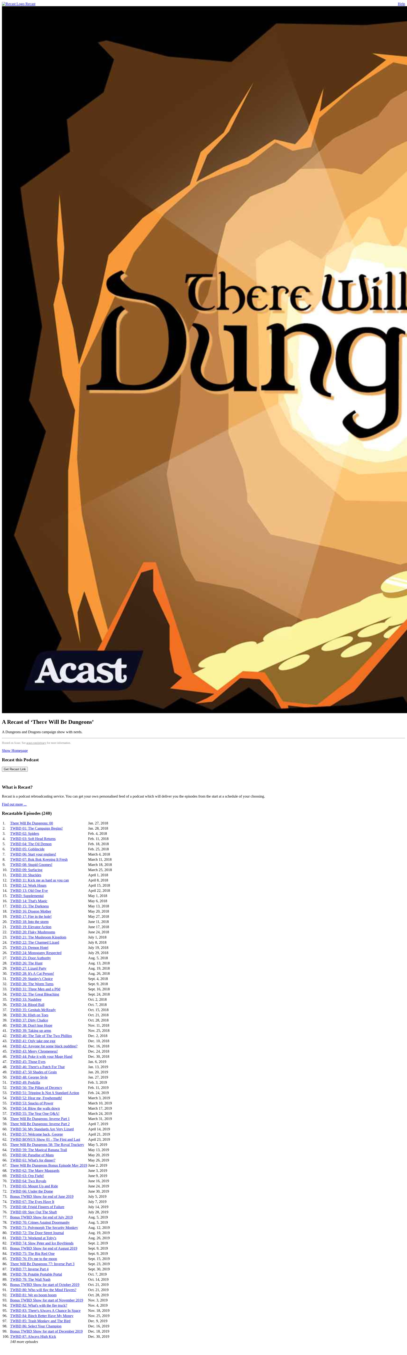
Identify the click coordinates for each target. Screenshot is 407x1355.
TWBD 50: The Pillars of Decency (36, 1088)
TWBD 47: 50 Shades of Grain (33, 1072)
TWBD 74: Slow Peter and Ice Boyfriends (41, 1243)
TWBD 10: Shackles (25, 875)
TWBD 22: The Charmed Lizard (34, 942)
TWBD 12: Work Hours (28, 885)
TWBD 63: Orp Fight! (27, 1176)
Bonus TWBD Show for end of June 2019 (41, 1196)
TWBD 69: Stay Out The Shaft (33, 1212)
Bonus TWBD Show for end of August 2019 (43, 1248)
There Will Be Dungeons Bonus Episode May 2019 (48, 1165)
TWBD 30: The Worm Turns (31, 984)
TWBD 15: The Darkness (29, 906)
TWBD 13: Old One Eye (29, 891)
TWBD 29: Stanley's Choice (31, 979)
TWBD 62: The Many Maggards (34, 1171)
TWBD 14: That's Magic (28, 901)
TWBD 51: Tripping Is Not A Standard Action (44, 1093)
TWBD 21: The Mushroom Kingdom (38, 937)
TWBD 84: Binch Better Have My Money (41, 1316)
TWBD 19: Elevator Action (30, 927)
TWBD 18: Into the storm (29, 922)
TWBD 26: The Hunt (26, 963)
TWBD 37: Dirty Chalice (29, 1020)
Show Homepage (15, 751)
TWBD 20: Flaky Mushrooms (32, 932)
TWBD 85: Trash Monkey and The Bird (40, 1321)
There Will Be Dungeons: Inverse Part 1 (40, 1119)
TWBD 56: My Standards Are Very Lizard (42, 1129)
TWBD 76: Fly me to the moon (33, 1259)
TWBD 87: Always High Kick (33, 1336)
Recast (29, 4)
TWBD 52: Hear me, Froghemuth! (36, 1098)
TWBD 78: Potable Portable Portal (36, 1274)
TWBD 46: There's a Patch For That (37, 1067)
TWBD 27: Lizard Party (28, 968)
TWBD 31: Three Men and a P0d (35, 989)
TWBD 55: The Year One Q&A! (34, 1114)
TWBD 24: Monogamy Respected (35, 953)
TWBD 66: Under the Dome (31, 1191)
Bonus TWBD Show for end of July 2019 (41, 1217)
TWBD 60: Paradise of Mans (32, 1155)
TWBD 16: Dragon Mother (30, 911)
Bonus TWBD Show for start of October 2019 (44, 1285)
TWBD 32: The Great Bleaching (34, 994)
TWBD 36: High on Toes (29, 1015)
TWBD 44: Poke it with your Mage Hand (41, 1056)
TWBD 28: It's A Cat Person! (32, 974)
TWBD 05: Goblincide (27, 849)
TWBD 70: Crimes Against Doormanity (40, 1222)
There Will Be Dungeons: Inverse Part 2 (40, 1124)
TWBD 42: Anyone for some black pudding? (43, 1046)
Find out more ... (14, 804)
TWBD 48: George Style (29, 1077)
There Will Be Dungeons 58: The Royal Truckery (47, 1145)
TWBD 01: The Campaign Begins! (36, 828)
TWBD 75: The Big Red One (32, 1254)
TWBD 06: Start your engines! (33, 854)
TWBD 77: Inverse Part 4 (29, 1269)
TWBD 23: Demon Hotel (29, 948)
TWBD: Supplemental (27, 896)
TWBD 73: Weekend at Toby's (33, 1238)
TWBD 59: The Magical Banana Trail (38, 1150)
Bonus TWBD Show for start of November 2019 (46, 1300)
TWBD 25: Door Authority (30, 958)
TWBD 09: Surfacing (26, 870)
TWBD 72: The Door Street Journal (37, 1233)
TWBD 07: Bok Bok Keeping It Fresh (39, 859)
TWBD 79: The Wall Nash (30, 1279)
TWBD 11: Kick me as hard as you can (39, 880)
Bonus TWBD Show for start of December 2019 (46, 1331)
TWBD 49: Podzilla (25, 1082)
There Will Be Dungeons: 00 (31, 823)
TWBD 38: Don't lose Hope (31, 1025)
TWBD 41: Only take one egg (32, 1041)
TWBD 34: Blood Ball (27, 1005)
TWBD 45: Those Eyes (27, 1062)
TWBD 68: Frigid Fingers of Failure (37, 1207)
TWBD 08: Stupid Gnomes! (31, 865)
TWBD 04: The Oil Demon (31, 844)
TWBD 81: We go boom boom (33, 1295)
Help (401, 4)
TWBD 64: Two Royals (28, 1181)
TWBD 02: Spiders (24, 834)
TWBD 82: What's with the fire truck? (38, 1305)
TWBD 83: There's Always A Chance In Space (45, 1311)
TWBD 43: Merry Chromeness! (34, 1051)
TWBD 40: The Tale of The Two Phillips (41, 1036)
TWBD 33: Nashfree (25, 999)
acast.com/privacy (36, 743)
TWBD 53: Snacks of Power (31, 1103)
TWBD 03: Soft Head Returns (33, 839)
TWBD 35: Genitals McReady (33, 1010)
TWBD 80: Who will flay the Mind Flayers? (43, 1290)
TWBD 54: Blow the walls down (35, 1108)
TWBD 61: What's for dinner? (32, 1160)
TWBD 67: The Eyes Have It (32, 1202)
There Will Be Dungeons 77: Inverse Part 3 (42, 1264)
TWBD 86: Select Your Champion (35, 1326)
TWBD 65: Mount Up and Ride (34, 1186)
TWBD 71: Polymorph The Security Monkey (44, 1228)
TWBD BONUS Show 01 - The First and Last (45, 1139)
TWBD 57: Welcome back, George (36, 1134)
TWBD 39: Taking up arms (30, 1031)
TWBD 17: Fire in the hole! (31, 916)
